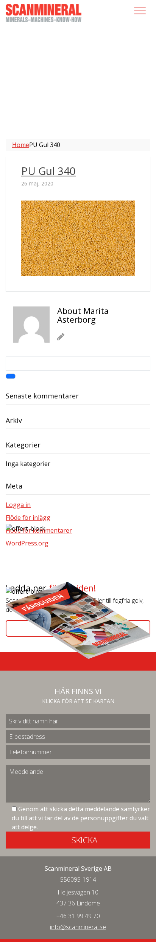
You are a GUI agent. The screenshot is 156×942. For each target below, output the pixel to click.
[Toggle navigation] (139, 11)
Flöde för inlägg (28, 517)
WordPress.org (27, 543)
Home (20, 145)
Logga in (18, 505)
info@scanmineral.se (78, 927)
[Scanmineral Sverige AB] (43, 12)
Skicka (84, 840)
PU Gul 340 (48, 171)
